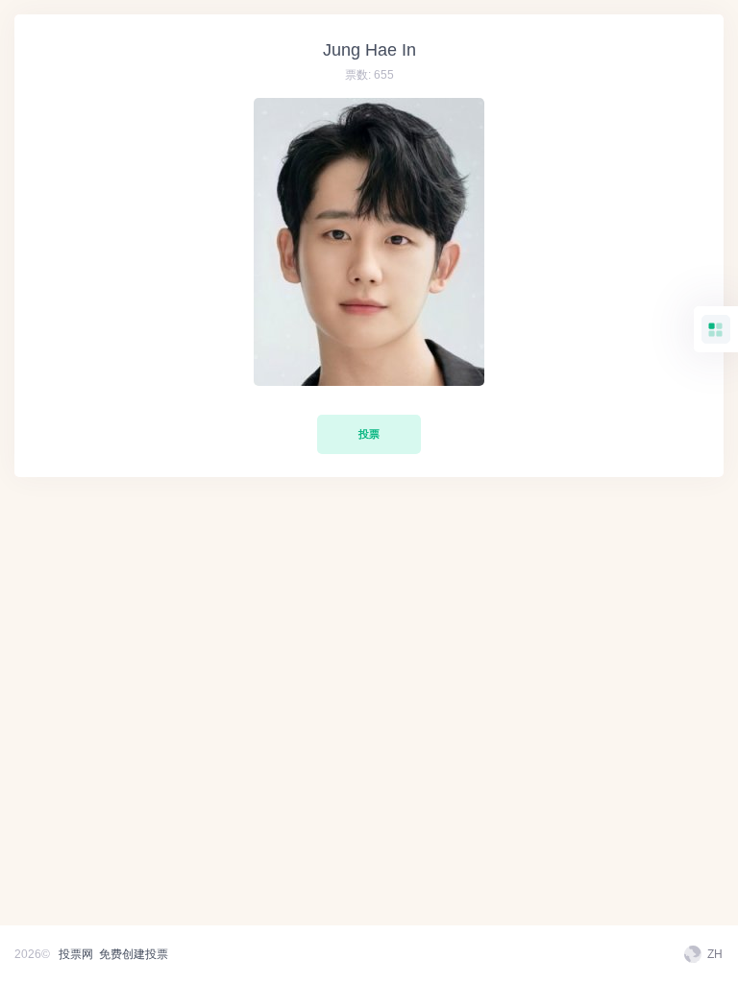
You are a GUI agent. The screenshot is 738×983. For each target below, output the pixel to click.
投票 (369, 434)
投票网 (76, 954)
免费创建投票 (133, 954)
